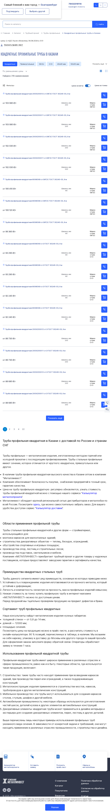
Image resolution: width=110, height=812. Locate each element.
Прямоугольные (27, 64)
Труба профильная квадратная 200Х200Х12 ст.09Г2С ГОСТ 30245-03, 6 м (37, 136)
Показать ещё (55, 418)
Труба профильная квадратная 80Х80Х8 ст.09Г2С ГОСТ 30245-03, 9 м (36, 179)
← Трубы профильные (50, 33)
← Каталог (16, 33)
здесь (36, 504)
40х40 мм (61, 64)
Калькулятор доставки (49, 508)
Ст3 (50, 64)
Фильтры (10, 85)
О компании (61, 780)
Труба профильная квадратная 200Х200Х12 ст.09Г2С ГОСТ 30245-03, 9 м (37, 94)
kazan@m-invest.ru (77, 7)
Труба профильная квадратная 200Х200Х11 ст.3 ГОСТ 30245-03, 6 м (35, 393)
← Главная (5, 33)
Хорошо (55, 807)
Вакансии (60, 795)
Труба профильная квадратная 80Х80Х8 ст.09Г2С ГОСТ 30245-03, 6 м (36, 222)
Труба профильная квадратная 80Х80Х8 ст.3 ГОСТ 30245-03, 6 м (33, 308)
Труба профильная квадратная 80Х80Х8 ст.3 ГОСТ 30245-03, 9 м (33, 265)
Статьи (84, 796)
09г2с (41, 64)
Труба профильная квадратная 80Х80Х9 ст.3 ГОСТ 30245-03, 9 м (33, 244)
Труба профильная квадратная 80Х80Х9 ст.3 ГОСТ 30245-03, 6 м (33, 286)
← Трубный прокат (31, 33)
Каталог (59, 785)
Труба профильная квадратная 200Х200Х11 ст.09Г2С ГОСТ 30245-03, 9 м (37, 115)
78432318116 (75, 4)
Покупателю (61, 790)
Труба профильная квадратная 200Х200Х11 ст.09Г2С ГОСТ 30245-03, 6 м (37, 158)
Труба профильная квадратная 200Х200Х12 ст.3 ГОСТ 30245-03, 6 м (35, 372)
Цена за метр (77, 86)
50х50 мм (75, 64)
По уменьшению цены (13, 71)
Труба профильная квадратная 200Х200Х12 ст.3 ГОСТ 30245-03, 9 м (35, 329)
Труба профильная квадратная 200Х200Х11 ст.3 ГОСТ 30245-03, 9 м (35, 351)
